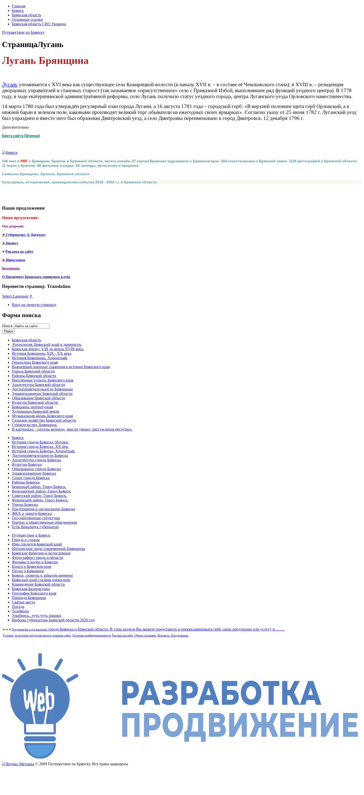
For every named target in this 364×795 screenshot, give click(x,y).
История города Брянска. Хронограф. (43, 451)
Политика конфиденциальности (91, 635)
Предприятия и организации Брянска (43, 509)
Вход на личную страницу (34, 304)
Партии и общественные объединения (44, 522)
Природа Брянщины (29, 598)
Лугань (10, 84)
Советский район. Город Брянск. (39, 495)
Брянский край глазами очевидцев (41, 580)
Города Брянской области (33, 371)
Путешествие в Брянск (31, 535)
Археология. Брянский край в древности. (47, 344)
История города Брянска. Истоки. (40, 442)
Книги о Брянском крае (32, 566)
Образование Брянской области (38, 398)
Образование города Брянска (36, 469)
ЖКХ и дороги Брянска (32, 513)
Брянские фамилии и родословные (41, 553)
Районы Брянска (26, 482)
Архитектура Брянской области (38, 385)
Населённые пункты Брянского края (42, 380)
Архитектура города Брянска (36, 460)
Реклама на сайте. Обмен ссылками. (134, 635)
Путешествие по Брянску (23, 32)
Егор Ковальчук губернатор (35, 527)
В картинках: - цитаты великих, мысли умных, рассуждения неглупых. (72, 429)
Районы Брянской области (34, 376)
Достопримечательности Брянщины (42, 389)
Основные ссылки (27, 19)
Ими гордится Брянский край (37, 544)
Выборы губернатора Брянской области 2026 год (53, 620)
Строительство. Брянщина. (34, 425)
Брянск (18, 10)
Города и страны (26, 540)
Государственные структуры (36, 518)
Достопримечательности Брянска (40, 455)
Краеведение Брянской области (38, 584)
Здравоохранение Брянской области (42, 393)
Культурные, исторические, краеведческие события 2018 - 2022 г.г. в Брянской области (79, 182)
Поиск (8, 326)
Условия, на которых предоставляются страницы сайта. (37, 635)
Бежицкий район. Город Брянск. (39, 487)
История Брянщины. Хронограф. (40, 358)
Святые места (23, 602)
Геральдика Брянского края (35, 362)
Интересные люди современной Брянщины (48, 549)
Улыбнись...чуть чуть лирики (36, 615)
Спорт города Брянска (31, 478)
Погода (18, 606)
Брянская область (26, 15)
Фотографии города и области (37, 557)
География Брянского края (34, 593)
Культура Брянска (27, 464)
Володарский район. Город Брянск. (41, 491)
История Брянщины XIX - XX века (41, 353)
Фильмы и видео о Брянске (35, 562)
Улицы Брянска (25, 504)
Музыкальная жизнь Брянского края (42, 416)
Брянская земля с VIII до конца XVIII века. (48, 349)
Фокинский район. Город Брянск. (40, 500)
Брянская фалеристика (31, 589)
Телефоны (20, 611)
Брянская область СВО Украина (39, 24)
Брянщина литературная (32, 407)
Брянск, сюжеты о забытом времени (42, 575)
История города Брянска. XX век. (40, 446)
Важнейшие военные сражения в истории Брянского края (61, 367)
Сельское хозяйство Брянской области (44, 420)
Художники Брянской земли (35, 411)
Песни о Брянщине (28, 571)
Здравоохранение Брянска (34, 473)
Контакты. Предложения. (173, 635)
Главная (18, 6)
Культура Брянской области (35, 402)
